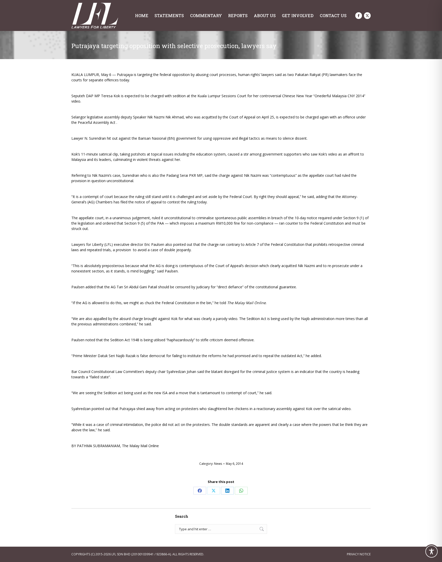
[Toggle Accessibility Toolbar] (431, 551)
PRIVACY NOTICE (359, 554)
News (218, 463)
